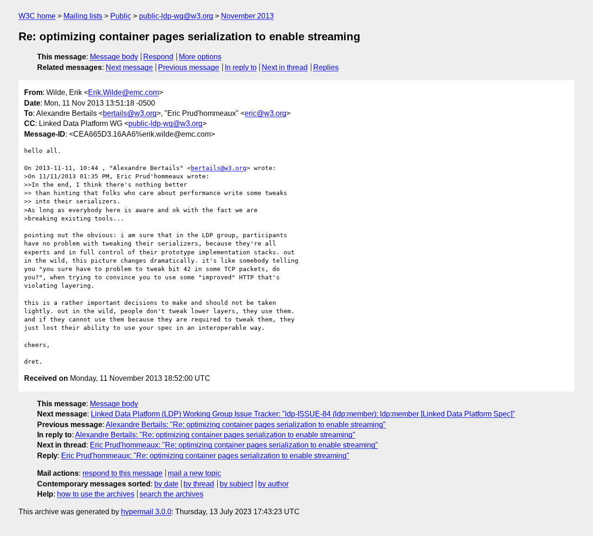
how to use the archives (95, 494)
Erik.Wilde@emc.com (123, 92)
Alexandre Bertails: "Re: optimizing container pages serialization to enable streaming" (246, 425)
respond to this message (122, 473)
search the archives (171, 494)
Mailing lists (82, 16)
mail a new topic (194, 473)
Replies (326, 67)
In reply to (241, 67)
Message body (114, 57)
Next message (129, 67)
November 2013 (247, 16)
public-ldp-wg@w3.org (176, 16)
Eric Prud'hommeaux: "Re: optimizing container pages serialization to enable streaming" (234, 445)
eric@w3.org (265, 113)
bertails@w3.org (130, 113)
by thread (198, 484)
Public (120, 16)
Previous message (188, 67)
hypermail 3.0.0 (146, 512)
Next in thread (285, 67)
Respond (158, 57)
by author (273, 484)
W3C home (37, 16)
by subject (236, 484)
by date (166, 484)
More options (200, 57)
